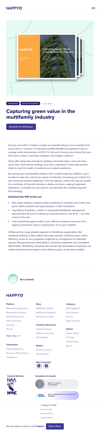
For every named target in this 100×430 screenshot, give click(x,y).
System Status (72, 333)
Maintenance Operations (17, 308)
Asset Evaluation (13, 321)
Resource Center (43, 350)
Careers (69, 317)
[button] (91, 8)
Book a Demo (55, 426)
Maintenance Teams (45, 317)
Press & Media (42, 354)
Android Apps (72, 341)
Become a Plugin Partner (17, 353)
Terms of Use (46, 409)
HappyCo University (45, 333)
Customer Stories (44, 329)
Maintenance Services (16, 312)
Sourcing (10, 325)
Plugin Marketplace (15, 349)
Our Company (72, 312)
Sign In (69, 346)
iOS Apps (70, 337)
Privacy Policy (46, 413)
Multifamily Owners (45, 308)
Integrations (11, 357)
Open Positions (73, 321)
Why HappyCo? (73, 308)
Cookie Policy (46, 418)
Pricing (9, 329)
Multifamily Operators (46, 312)
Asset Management (15, 317)
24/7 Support (42, 337)
